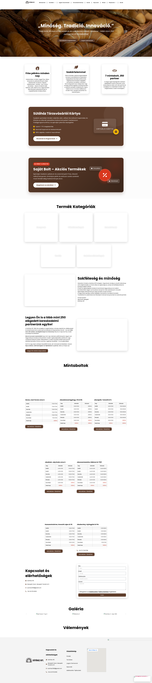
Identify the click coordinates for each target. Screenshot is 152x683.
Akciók (121, 2)
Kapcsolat (96, 2)
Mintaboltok (42, 2)
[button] (26, 614)
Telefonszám (81, 576)
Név (79, 566)
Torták (58, 255)
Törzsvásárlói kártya (78, 2)
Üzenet (80, 581)
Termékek (51, 2)
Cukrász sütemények (94, 255)
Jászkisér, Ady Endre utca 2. (55, 462)
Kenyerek (41, 227)
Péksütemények (76, 227)
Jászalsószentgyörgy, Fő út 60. (71, 400)
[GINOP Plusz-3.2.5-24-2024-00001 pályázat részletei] (142, 679)
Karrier (88, 2)
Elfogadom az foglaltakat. (98, 591)
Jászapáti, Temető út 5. (103, 400)
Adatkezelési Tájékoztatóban (99, 591)
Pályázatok (112, 2)
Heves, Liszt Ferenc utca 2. (35, 400)
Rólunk (103, 2)
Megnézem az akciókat (45, 185)
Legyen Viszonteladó (64, 2)
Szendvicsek (111, 227)
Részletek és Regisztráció (45, 139)
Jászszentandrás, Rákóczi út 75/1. (89, 462)
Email (80, 571)
